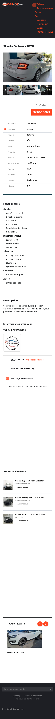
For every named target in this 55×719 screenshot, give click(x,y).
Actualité (41, 20)
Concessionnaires (44, 8)
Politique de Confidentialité (27, 699)
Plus (36, 16)
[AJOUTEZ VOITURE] (34, 5)
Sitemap (16, 696)
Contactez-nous (45, 32)
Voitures (40, 4)
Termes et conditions (33, 696)
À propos (41, 28)
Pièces (38, 12)
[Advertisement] (27, 428)
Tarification (42, 24)
